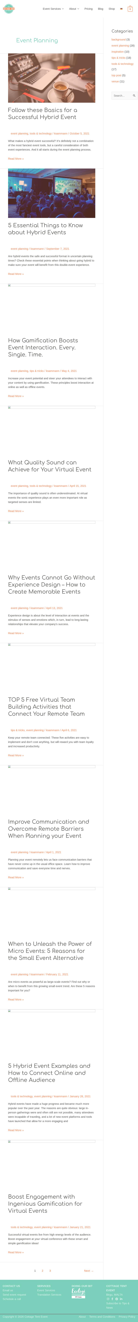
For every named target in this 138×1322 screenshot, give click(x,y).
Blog (100, 8)
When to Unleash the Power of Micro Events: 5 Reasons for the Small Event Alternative (50, 951)
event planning (19, 133)
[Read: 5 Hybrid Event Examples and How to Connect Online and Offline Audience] (51, 1033)
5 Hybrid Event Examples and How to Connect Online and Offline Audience (49, 1073)
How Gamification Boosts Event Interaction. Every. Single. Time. (43, 348)
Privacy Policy (127, 1316)
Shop (112, 8)
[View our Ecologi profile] (78, 1293)
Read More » (16, 159)
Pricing (88, 8)
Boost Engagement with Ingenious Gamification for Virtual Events (45, 1204)
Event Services (52, 8)
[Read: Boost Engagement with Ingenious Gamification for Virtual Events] (51, 1164)
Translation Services (49, 1294)
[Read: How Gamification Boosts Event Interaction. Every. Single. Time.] (51, 308)
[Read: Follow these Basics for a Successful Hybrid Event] (51, 77)
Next (89, 1270)
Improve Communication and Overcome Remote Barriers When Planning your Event (48, 829)
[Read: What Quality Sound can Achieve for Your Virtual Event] (51, 430)
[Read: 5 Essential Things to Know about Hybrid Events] (51, 193)
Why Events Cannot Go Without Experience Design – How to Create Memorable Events (51, 585)
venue (115, 81)
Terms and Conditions (102, 1316)
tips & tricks (37, 370)
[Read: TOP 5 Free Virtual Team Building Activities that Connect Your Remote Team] (51, 667)
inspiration (118, 51)
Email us (8, 1290)
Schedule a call (12, 1299)
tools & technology (41, 133)
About (72, 8)
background (119, 39)
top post (116, 75)
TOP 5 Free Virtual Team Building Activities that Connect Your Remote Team (46, 707)
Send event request (14, 1294)
